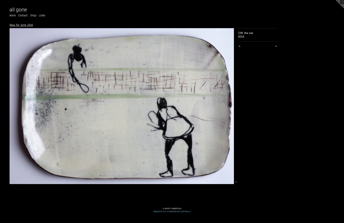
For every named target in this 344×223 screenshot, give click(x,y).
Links (42, 15)
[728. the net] (122, 106)
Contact (23, 15)
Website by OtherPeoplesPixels (172, 211)
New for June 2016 (21, 25)
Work (13, 15)
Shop (33, 15)
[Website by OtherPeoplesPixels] (336, 8)
